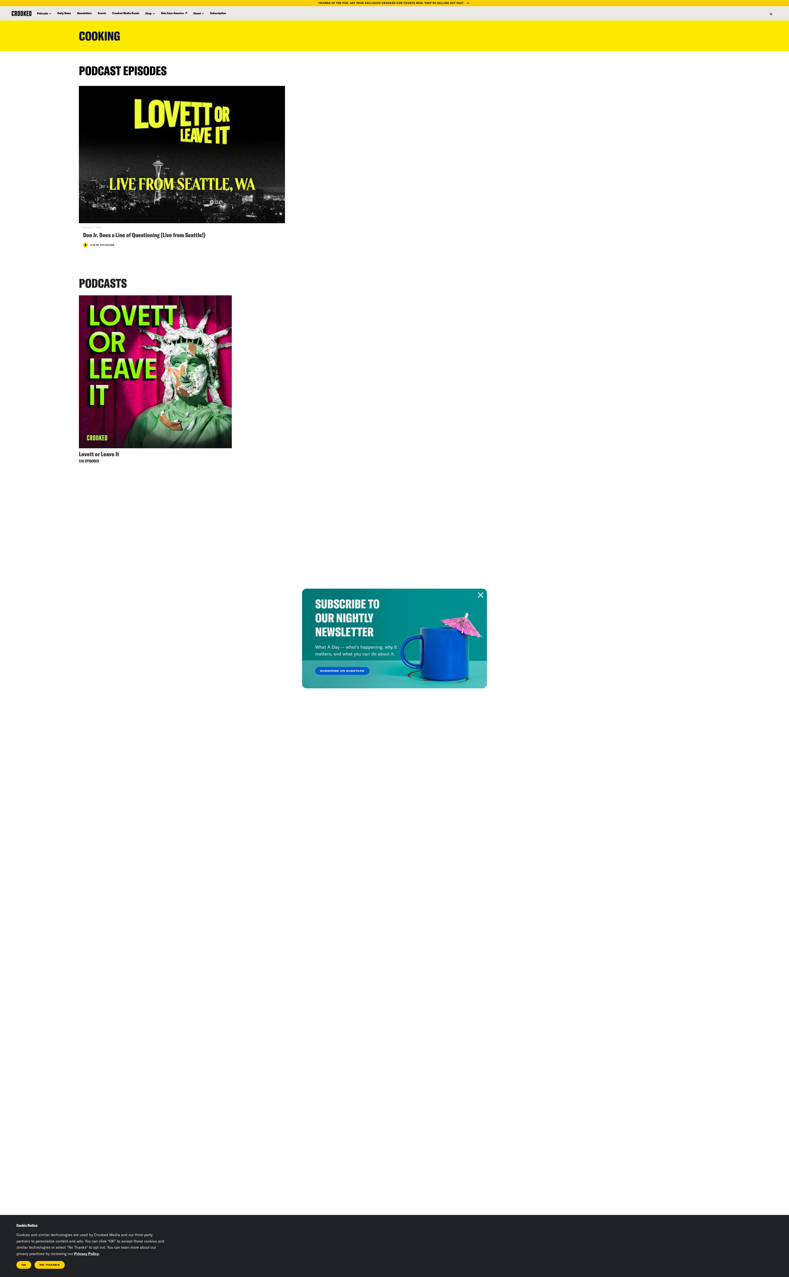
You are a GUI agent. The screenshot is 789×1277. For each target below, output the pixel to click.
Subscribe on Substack (342, 671)
